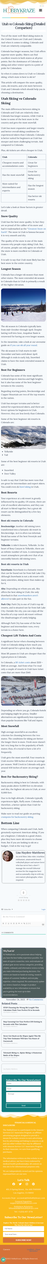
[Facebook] (13, 1184)
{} (27, 923)
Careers (6, 1249)
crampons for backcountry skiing (17, 817)
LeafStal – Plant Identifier (33, 1250)
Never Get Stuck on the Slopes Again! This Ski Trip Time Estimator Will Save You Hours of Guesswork (22, 1038)
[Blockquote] (19, 923)
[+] (29, 923)
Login (43, 909)
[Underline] (8, 923)
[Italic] (5, 923)
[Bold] (3, 923)
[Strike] (11, 923)
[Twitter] (20, 1184)
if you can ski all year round (23, 345)
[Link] (24, 923)
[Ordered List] (13, 923)
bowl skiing (25, 486)
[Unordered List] (16, 923)
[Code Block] (21, 923)
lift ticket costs (22, 662)
